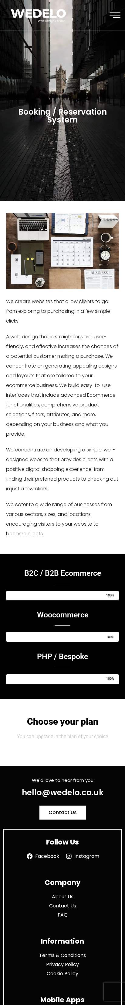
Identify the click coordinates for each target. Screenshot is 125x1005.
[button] (62, 813)
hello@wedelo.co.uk (62, 792)
